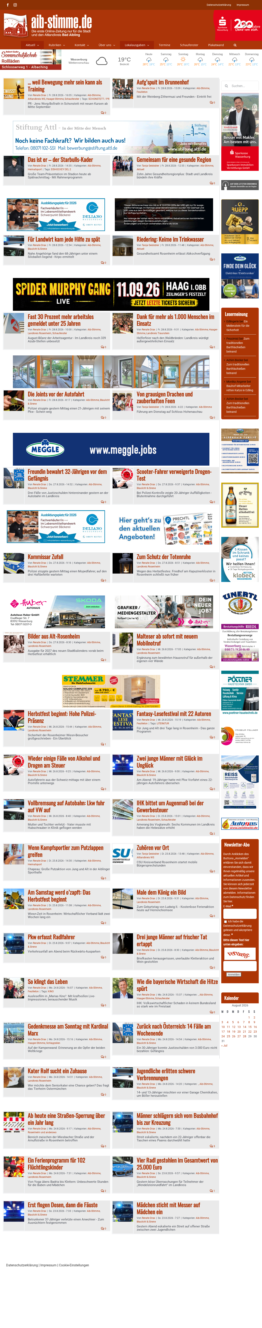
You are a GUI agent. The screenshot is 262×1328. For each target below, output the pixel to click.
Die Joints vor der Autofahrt (56, 394)
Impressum (48, 1265)
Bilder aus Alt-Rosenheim (54, 636)
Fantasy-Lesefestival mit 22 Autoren (174, 713)
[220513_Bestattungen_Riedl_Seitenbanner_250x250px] (240, 626)
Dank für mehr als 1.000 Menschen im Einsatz (175, 320)
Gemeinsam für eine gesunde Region (174, 159)
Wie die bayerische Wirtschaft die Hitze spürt (177, 984)
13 (239, 1027)
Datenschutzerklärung (237, 925)
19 (233, 1031)
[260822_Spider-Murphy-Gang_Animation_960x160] (111, 280)
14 (244, 1027)
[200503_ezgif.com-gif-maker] (240, 539)
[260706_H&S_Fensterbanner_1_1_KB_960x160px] (111, 358)
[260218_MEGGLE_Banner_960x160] (111, 435)
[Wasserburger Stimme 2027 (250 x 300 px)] (240, 430)
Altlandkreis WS (36, 99)
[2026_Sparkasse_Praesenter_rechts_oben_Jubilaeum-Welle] (237, 12)
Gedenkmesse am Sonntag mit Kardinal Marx (68, 1029)
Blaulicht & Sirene (37, 248)
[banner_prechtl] (164, 513)
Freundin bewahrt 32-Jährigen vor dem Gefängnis (67, 474)
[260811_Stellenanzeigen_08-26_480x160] (164, 598)
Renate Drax (39, 95)
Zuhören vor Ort (153, 847)
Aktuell (140, 169)
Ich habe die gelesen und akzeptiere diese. (237, 928)
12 (233, 1027)
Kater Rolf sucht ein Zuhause (57, 1070)
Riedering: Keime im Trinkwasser (170, 239)
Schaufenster (72, 99)
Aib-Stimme (94, 95)
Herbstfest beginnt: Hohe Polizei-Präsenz (62, 717)
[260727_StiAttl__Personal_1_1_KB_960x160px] (111, 123)
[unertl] (240, 593)
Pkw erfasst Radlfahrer (51, 936)
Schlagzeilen (53, 1043)
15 (250, 1027)
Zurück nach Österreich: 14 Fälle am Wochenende (174, 1029)
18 (228, 1031)
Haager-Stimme (55, 99)
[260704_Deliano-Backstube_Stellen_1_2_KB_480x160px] (56, 201)
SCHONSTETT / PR (98, 99)
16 (255, 1027)
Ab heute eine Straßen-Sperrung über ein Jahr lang (66, 1118)
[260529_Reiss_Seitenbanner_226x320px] (240, 757)
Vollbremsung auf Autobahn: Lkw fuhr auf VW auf (66, 806)
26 (233, 1036)
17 (223, 1031)
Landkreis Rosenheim (39, 333)
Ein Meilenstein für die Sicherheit (237, 326)
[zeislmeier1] (240, 819)
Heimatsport (35, 169)
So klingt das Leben (48, 981)
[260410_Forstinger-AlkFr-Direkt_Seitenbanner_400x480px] (240, 484)
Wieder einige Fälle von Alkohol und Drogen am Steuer (64, 761)
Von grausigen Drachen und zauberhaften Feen (165, 397)
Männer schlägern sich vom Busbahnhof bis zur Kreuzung (177, 1118)
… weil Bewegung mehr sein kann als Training (65, 85)
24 (223, 1036)
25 (228, 1036)
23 (255, 1031)
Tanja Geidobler (150, 165)
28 (244, 1036)
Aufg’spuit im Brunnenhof (163, 82)
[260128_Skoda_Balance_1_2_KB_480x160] (56, 598)
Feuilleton (142, 92)
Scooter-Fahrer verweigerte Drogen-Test (174, 474)
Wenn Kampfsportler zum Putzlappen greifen (65, 850)
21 (244, 1031)
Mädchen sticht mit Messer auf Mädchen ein (168, 1208)
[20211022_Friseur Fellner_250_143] (240, 726)
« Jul (224, 1045)
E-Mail (228, 906)
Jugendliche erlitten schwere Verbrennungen (166, 1074)
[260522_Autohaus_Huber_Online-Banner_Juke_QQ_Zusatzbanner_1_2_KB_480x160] (164, 201)
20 (239, 1031)
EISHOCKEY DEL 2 (61, 169)
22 (250, 1031)
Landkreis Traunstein (157, 333)
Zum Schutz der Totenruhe (164, 556)
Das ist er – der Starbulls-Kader (60, 159)
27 (239, 1036)
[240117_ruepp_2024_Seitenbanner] (240, 201)
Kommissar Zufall (45, 556)
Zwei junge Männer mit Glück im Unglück (169, 761)
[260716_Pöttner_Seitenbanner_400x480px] (240, 672)
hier (230, 901)
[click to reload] (240, 954)
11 (228, 1027)
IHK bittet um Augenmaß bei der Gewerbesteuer (170, 806)
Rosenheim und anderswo (42, 1132)
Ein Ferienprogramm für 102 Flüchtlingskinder (56, 1163)
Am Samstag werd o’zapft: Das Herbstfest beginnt (59, 895)
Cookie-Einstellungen (74, 1265)
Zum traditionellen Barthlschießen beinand (237, 369)
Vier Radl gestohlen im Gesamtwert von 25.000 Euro (177, 1163)
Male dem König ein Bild (161, 892)
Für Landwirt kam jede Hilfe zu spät (64, 239)
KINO (51, 991)
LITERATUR (163, 723)
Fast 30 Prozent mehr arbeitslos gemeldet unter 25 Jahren (61, 320)
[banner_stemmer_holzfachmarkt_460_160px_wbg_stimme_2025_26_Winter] (111, 677)
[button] (235, 45)
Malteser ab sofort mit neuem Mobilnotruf (167, 639)
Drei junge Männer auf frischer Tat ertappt (172, 940)
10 (223, 1027)
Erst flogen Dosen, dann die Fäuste (63, 1204)
